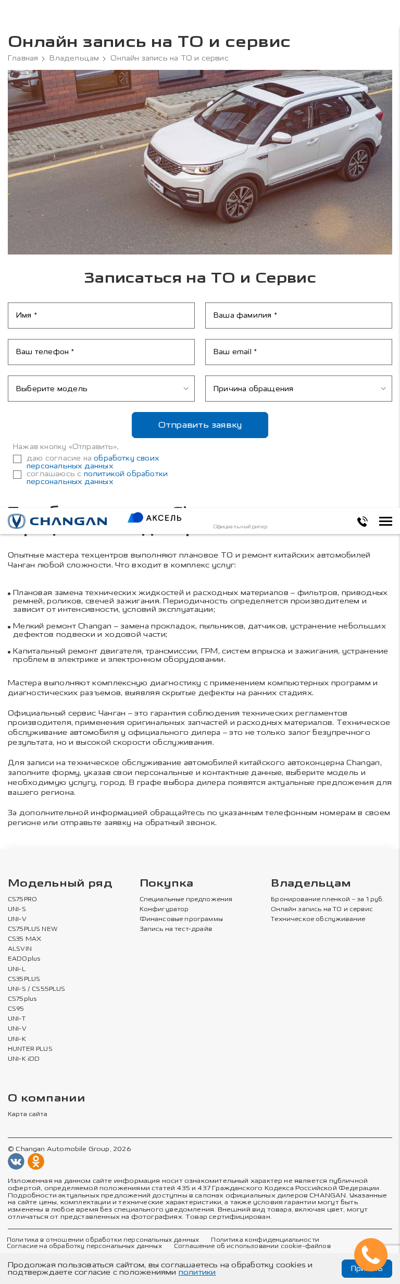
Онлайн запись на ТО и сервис (322, 909)
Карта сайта (27, 1114)
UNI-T (17, 1019)
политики (197, 1272)
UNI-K (17, 1039)
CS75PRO (22, 900)
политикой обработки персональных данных (97, 478)
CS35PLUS (24, 979)
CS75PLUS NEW (33, 929)
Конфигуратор (164, 909)
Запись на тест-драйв (176, 929)
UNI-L (17, 969)
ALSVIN (20, 949)
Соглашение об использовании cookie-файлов (252, 1246)
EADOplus (24, 959)
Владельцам (74, 58)
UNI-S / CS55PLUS (37, 989)
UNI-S (17, 909)
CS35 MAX (24, 939)
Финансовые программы (181, 919)
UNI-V (17, 919)
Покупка (167, 884)
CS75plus (22, 999)
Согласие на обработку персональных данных (84, 1246)
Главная (23, 58)
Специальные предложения (186, 900)
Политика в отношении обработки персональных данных (103, 1240)
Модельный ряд (60, 884)
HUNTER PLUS (30, 1049)
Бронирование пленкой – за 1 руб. (327, 900)
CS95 (16, 1009)
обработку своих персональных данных (93, 462)
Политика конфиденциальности (265, 1240)
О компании (46, 1099)
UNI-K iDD (24, 1059)
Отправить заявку (200, 425)
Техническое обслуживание (318, 919)
